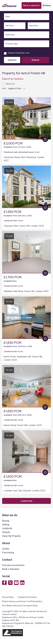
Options (12, 60)
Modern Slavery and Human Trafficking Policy (22, 601)
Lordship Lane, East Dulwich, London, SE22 (24, 490)
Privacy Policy (8, 597)
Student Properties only (18, 53)
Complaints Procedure (27, 597)
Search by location (12, 78)
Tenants (6, 532)
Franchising (8, 552)
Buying (5, 521)
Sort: (4, 89)
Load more (26, 500)
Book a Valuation (10, 569)
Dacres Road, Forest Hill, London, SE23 (23, 425)
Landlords (7, 528)
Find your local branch (13, 565)
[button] (48, 118)
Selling (5, 524)
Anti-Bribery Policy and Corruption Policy (20, 605)
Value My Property (11, 536)
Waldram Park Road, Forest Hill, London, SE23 (26, 291)
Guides (5, 549)
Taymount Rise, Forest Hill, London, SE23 (24, 225)
